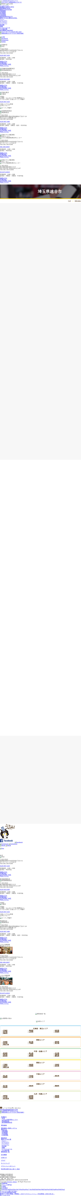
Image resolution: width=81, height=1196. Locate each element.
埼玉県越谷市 (7, 786)
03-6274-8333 (5, 172)
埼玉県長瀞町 (37, 811)
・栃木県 (30, 1042)
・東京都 (56, 1043)
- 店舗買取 (4, 1132)
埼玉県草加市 (67, 781)
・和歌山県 (5, 1067)
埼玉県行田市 (55, 771)
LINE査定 (3, 15)
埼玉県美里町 (24, 817)
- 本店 (3, 1118)
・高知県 (5, 1087)
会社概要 (4, 1154)
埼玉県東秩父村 (8, 817)
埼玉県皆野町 (52, 811)
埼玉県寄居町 (69, 817)
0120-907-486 (5, 121)
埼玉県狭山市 (7, 781)
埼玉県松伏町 (22, 822)
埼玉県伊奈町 (55, 801)
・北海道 (5, 1030)
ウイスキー (3, 22)
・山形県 (30, 1032)
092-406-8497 (5, 147)
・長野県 (56, 1054)
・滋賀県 (30, 1064)
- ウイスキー (5, 1143)
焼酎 (1, 26)
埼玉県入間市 (50, 786)
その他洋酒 (3, 29)
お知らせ (4, 1157)
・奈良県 (56, 1066)
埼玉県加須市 (37, 776)
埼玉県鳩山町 (22, 811)
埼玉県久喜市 (22, 791)
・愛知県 (56, 1056)
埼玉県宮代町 (7, 822)
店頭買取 (3, 14)
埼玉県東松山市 (68, 776)
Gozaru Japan (12, 1182)
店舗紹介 (4, 1117)
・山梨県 (30, 1054)
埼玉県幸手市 (52, 796)
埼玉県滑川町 (22, 806)
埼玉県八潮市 (67, 791)
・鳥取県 (56, 1076)
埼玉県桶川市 (37, 791)
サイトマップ (5, 1163)
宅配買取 (3, 11)
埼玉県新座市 (7, 791)
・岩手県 (5, 1032)
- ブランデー (5, 1142)
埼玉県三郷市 (7, 796)
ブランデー (3, 20)
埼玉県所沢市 (7, 776)
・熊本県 (30, 1097)
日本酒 (2, 25)
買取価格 (4, 1125)
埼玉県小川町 (52, 806)
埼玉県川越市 (25, 771)
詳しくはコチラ (15, 446)
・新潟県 (5, 1053)
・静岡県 (30, 1056)
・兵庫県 (30, 1066)
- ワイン (3, 1140)
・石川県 (56, 1053)
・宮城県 (56, 1032)
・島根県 (5, 1077)
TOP (69, 201)
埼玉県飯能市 (22, 776)
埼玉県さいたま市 (8, 771)
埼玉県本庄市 (52, 776)
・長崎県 (56, 1096)
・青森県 (30, 1030)
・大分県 (5, 1097)
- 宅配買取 (4, 1131)
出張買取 (3, 12)
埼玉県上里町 (54, 817)
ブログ (3, 1160)
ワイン (2, 19)
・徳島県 (30, 1086)
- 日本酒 (3, 1146)
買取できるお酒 (6, 1139)
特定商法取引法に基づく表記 (10, 1169)
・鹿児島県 (5, 1098)
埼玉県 (34, 822)
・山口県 (30, 1077)
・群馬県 (56, 1042)
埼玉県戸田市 (35, 786)
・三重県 (5, 1064)
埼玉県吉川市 (7, 801)
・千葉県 (30, 1043)
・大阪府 (5, 1066)
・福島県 (5, 1033)
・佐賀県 (30, 1096)
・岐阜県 (5, 1056)
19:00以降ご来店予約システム (5, 65)
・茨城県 (5, 1042)
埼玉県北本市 (52, 791)
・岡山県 (5, 1076)
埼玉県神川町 (39, 817)
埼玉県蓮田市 (37, 796)
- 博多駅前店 (5, 1121)
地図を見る (3, 61)
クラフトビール (5, 27)
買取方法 (4, 1129)
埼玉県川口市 (70, 771)
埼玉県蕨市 (21, 786)
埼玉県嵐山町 (37, 806)
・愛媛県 (56, 1086)
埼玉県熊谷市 (40, 771)
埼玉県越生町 (7, 806)
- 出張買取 (4, 1133)
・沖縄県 (30, 1098)
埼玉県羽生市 (22, 781)
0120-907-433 (5, 55)
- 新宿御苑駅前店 (6, 1122)
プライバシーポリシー (8, 1166)
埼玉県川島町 (67, 806)
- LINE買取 (4, 1135)
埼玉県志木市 (65, 786)
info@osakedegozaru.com (9, 1109)
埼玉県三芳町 (70, 801)
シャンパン (3, 23)
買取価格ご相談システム (9, 1128)
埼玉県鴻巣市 (37, 781)
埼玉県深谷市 (52, 781)
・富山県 (30, 1053)
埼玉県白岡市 (40, 801)
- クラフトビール (6, 1149)
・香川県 (5, 1086)
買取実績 (4, 1138)
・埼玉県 (5, 1043)
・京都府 (56, 1064)
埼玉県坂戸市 (22, 796)
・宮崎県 (56, 1097)
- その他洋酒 (5, 1150)
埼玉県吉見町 (7, 811)
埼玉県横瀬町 (67, 811)
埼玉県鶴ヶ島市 (68, 796)
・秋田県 (56, 1030)
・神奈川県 (5, 1044)
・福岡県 (5, 1096)
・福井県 (5, 1054)
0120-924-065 (5, 79)
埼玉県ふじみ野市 (23, 801)
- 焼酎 (3, 1147)
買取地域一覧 (5, 1152)
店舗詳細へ (3, 63)
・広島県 (30, 1076)
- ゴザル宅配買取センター (9, 1119)
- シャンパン (5, 1145)
